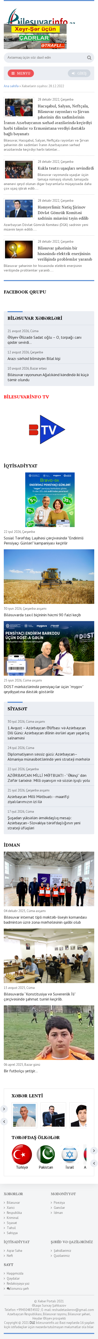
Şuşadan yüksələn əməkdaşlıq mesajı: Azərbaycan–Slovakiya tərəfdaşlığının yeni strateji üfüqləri (44, 822)
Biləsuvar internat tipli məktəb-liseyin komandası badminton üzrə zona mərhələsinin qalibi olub (45, 920)
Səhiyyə (12, 1233)
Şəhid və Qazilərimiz (72, 1241)
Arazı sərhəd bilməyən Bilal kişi (34, 358)
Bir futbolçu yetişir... (21, 1070)
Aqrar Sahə (14, 1251)
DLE (32, 1323)
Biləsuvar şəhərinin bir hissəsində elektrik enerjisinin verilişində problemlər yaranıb (65, 253)
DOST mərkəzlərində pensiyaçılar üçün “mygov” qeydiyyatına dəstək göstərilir (43, 689)
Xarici (11, 1208)
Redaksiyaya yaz (18, 1283)
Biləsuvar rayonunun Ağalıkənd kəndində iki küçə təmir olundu (48, 377)
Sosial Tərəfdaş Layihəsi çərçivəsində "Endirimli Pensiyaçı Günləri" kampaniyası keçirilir (43, 540)
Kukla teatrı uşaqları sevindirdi (66, 168)
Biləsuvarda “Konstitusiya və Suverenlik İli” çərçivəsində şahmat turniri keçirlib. (40, 996)
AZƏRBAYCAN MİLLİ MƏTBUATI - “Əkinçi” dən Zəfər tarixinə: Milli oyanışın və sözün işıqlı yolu (49, 778)
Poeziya (59, 1202)
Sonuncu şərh (19, 1288)
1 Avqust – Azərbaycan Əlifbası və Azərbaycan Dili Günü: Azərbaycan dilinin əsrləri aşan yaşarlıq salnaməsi (48, 732)
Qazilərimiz (62, 1256)
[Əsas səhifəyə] (41, 14)
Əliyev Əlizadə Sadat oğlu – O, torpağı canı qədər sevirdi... (45, 340)
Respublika (14, 1213)
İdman (58, 1213)
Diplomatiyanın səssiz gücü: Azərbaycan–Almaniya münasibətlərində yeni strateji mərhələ (49, 757)
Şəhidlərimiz (62, 1251)
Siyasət (12, 1223)
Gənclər (59, 1208)
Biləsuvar (13, 1202)
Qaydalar (13, 1278)
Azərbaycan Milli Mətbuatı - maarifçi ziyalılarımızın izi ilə (38, 799)
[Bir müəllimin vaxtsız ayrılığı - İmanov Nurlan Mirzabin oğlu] (53, 1115)
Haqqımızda (15, 1273)
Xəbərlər (13, 1193)
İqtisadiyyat (17, 1241)
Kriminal (13, 1218)
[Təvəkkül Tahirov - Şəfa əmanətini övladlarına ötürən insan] (82, 1115)
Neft (10, 1256)
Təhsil (11, 1228)
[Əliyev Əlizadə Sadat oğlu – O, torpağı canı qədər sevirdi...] (24, 1115)
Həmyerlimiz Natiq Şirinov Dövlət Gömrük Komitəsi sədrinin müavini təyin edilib (63, 212)
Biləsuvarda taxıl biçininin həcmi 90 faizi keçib (42, 614)
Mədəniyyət (63, 1193)
